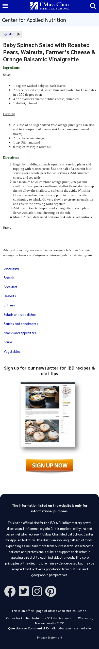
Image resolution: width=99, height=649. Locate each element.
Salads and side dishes (20, 314)
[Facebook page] (11, 590)
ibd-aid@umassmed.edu (74, 628)
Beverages (11, 268)
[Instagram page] (38, 590)
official (31, 611)
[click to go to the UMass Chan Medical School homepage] (49, 6)
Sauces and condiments (21, 323)
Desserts (10, 296)
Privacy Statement (49, 637)
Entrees (9, 305)
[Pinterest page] (52, 590)
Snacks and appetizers (20, 333)
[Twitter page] (25, 590)
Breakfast (10, 287)
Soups (8, 342)
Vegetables (12, 351)
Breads (9, 277)
